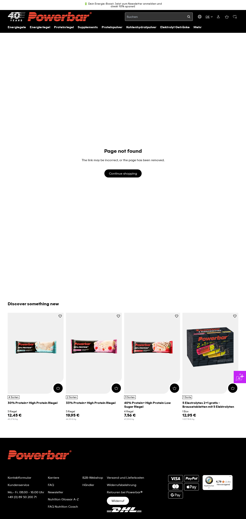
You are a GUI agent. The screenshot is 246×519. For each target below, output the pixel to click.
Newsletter (55, 492)
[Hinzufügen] (58, 388)
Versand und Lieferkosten (125, 477)
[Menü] (230, 477)
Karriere (53, 477)
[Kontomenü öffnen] (218, 16)
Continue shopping (123, 173)
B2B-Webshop (92, 477)
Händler (88, 485)
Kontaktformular (19, 477)
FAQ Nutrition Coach (63, 506)
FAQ (51, 485)
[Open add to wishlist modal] (60, 316)
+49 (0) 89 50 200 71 (22, 497)
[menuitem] (198, 27)
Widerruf (117, 500)
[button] (234, 16)
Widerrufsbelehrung (121, 485)
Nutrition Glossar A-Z (63, 499)
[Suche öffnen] (188, 16)
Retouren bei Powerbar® (125, 492)
